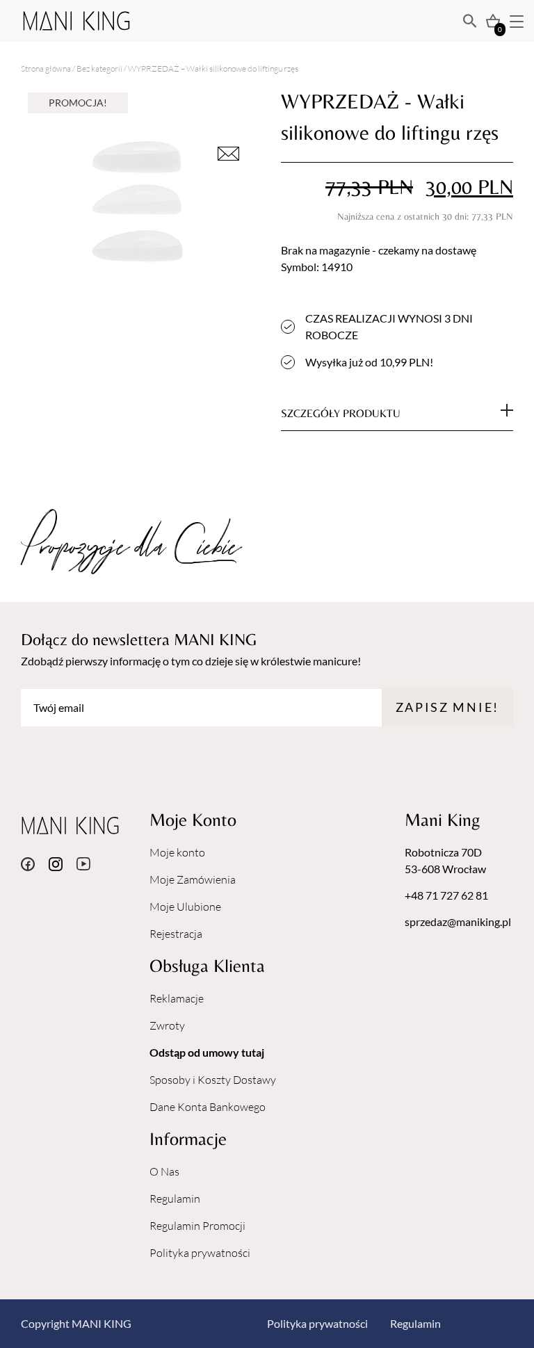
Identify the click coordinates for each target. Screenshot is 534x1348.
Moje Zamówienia (192, 879)
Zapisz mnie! (447, 707)
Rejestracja (175, 934)
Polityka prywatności (199, 1253)
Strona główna (46, 68)
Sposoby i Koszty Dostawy (212, 1080)
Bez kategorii (99, 68)
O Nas (164, 1171)
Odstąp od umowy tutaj (206, 1052)
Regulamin (174, 1198)
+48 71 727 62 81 (446, 895)
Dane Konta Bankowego (207, 1107)
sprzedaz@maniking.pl (458, 921)
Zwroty (167, 1025)
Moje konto (177, 852)
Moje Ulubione (185, 906)
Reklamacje (176, 998)
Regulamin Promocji (197, 1226)
